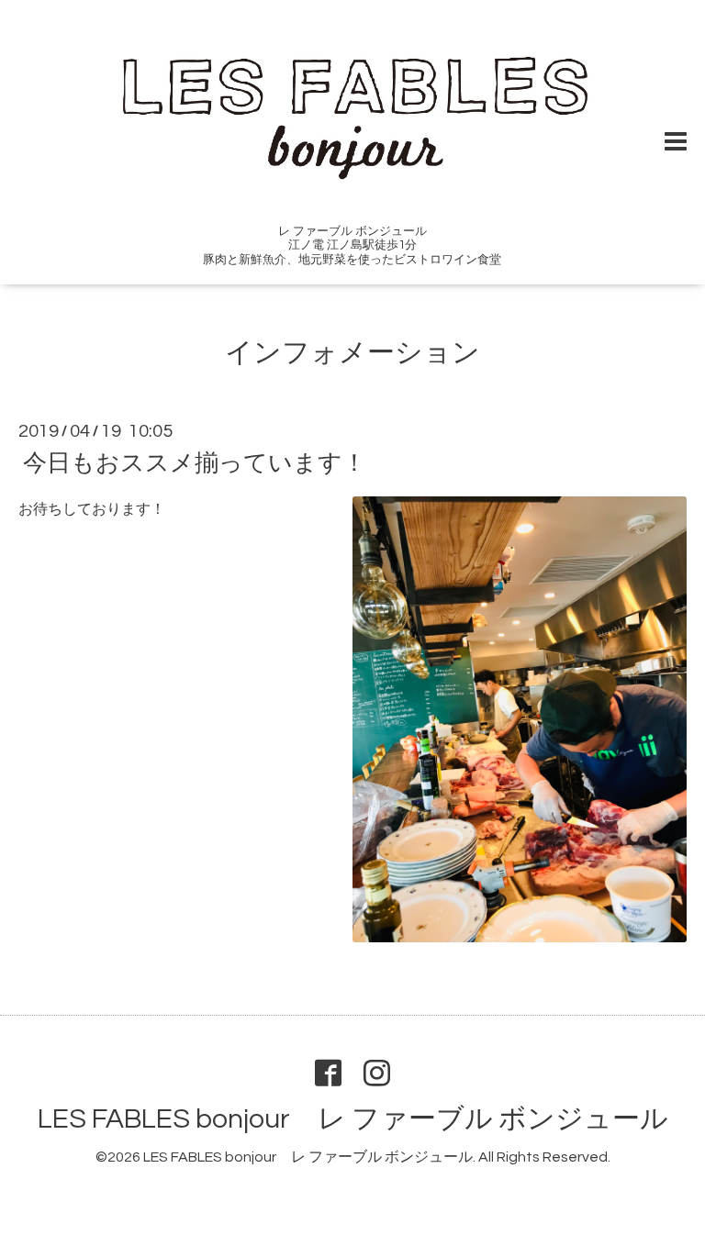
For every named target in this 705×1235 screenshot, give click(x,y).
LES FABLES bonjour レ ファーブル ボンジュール (353, 1119)
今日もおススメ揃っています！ (194, 463)
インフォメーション (352, 353)
